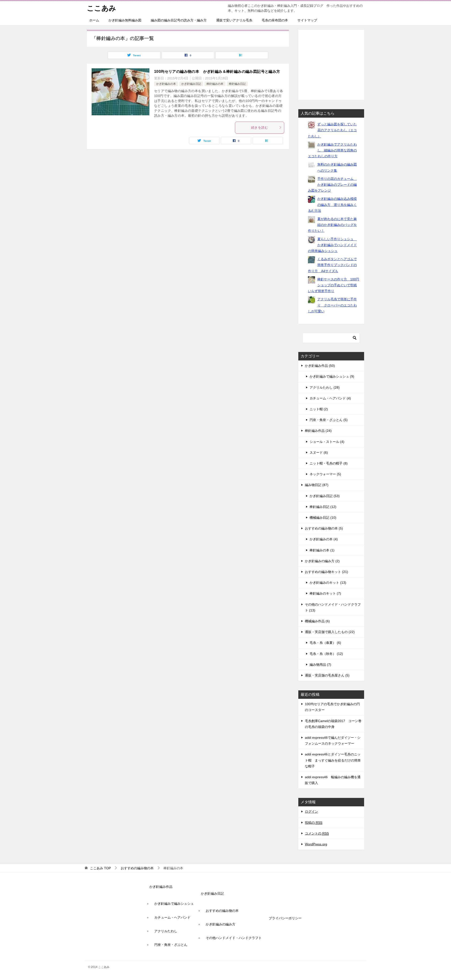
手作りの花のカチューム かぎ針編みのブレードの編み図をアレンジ (332, 184)
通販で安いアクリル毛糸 (234, 20)
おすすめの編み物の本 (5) (324, 528)
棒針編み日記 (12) (323, 507)
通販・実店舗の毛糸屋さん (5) (327, 675)
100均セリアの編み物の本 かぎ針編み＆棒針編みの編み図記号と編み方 (217, 71)
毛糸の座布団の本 (275, 20)
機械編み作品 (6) (317, 621)
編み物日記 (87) (316, 485)
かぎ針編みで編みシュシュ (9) (332, 376)
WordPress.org (316, 844)
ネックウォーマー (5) (325, 474)
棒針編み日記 (237, 83)
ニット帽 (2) (319, 409)
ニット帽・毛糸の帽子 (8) (329, 463)
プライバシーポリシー (285, 918)
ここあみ (101, 8)
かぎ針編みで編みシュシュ (174, 903)
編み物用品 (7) (320, 664)
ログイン (311, 811)
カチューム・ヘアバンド (172, 917)
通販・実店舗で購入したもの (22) (330, 632)
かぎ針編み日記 (191, 83)
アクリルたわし (165, 931)
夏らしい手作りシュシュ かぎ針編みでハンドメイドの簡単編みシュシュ (332, 245)
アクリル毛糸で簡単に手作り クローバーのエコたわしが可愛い (332, 305)
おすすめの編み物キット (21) (326, 572)
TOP (100, 868)
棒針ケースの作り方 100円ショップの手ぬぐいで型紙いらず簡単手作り (333, 285)
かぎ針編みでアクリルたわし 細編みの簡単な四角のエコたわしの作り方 (332, 150)
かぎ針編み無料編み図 (125, 20)
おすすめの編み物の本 (222, 910)
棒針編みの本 (214, 83)
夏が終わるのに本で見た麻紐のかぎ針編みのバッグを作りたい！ (332, 224)
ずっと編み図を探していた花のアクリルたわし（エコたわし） (332, 130)
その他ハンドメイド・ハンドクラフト (234, 938)
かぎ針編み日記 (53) (325, 496)
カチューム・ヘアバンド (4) (330, 398)
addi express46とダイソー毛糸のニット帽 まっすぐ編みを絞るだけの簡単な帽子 (333, 760)
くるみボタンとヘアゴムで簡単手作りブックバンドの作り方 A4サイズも (332, 265)
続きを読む (259, 127)
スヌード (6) (319, 452)
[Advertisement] (332, 64)
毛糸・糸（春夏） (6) (325, 643)
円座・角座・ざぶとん (170, 945)
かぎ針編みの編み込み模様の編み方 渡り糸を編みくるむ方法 (332, 204)
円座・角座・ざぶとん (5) (329, 420)
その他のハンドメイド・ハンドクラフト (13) (333, 607)
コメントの (317, 833)
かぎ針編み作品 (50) (320, 365)
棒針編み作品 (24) (318, 431)
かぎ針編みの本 (166, 83)
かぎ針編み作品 (160, 887)
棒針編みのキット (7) (325, 593)
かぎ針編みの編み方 (220, 924)
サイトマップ (307, 20)
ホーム (94, 20)
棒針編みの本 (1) (322, 550)
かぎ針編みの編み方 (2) (322, 561)
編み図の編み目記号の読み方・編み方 (179, 20)
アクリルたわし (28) (325, 387)
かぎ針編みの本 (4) (324, 539)
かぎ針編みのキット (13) (328, 582)
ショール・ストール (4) (327, 442)
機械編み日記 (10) (323, 517)
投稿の (313, 822)
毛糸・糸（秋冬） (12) (326, 654)
